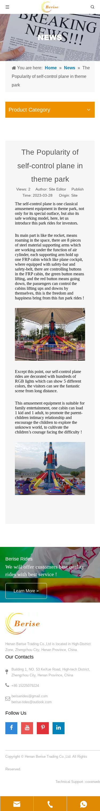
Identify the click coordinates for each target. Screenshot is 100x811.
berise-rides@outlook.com (31, 702)
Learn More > (26, 591)
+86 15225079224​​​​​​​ (25, 686)
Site (74, 195)
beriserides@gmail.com (29, 696)
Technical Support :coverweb (77, 782)
